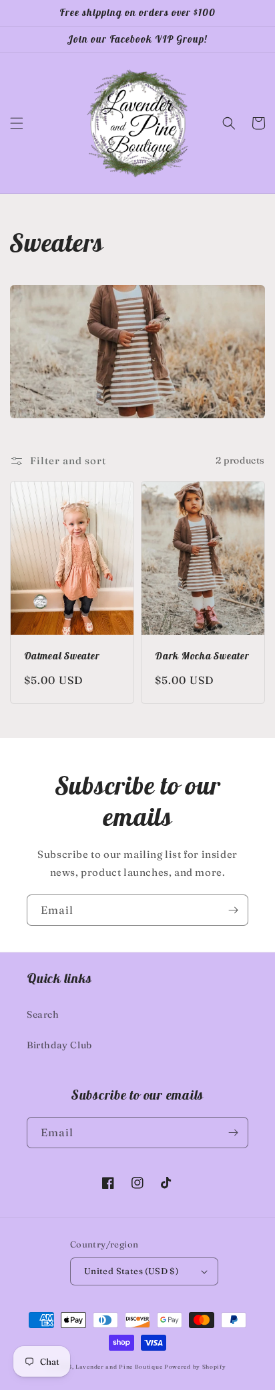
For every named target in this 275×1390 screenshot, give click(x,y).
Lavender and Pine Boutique (118, 1366)
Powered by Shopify (195, 1366)
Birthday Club (59, 1045)
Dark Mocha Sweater (202, 656)
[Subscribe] (233, 910)
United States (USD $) (131, 1270)
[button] (16, 123)
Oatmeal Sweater (61, 656)
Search (43, 1014)
